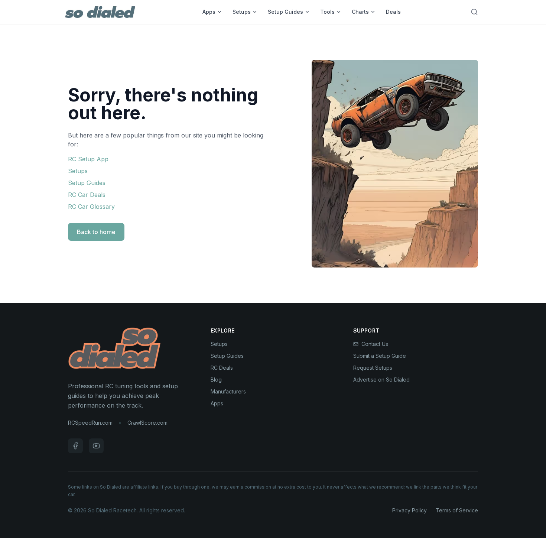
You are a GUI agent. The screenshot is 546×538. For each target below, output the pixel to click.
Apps (208, 12)
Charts (360, 12)
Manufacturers (228, 391)
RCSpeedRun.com (90, 422)
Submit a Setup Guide (379, 356)
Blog (216, 379)
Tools (327, 12)
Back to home (96, 232)
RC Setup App (88, 159)
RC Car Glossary (91, 206)
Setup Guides (285, 12)
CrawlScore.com (147, 422)
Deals (393, 12)
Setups (242, 12)
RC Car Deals (86, 194)
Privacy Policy (409, 510)
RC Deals (222, 367)
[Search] (474, 12)
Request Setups (372, 367)
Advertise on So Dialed (381, 379)
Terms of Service (457, 510)
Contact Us (374, 344)
